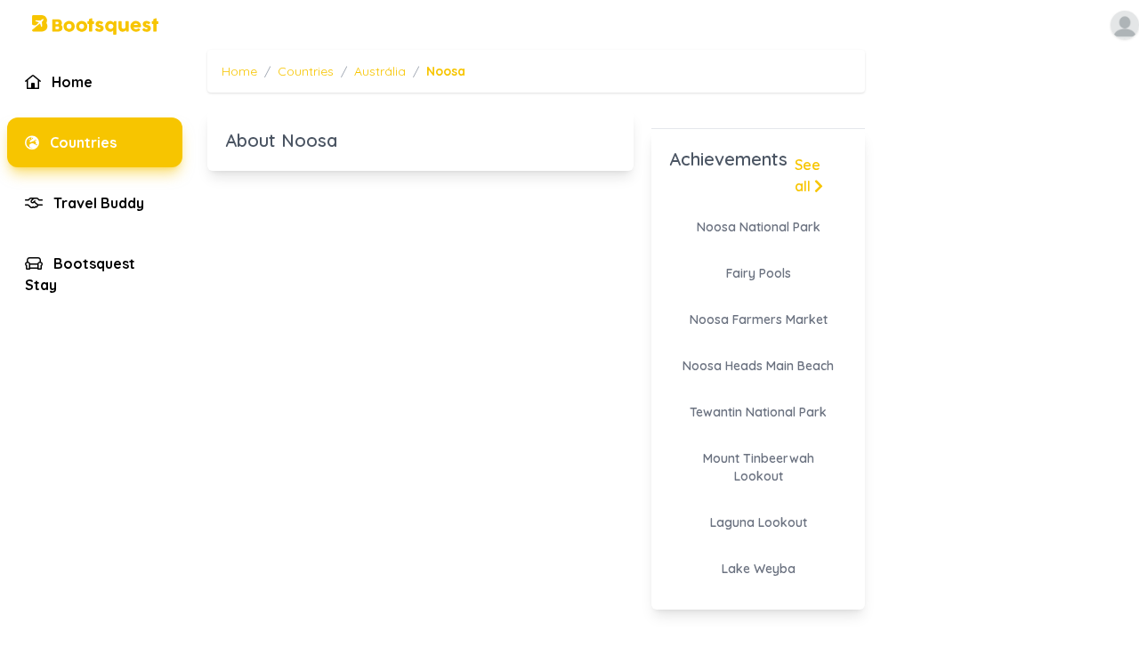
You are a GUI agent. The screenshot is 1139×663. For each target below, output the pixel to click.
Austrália (380, 71)
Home (239, 71)
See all (807, 175)
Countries (306, 71)
